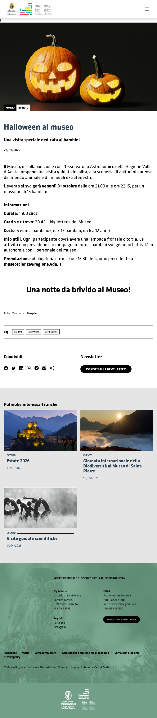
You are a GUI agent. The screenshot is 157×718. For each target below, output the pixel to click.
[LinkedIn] (21, 368)
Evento (23, 107)
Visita (25, 653)
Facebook (59, 623)
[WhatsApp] (28, 368)
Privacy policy (12, 657)
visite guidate (51, 331)
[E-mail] (44, 368)
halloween (33, 331)
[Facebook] (5, 368)
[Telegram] (36, 368)
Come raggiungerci (45, 653)
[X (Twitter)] (13, 368)
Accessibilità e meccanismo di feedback (85, 653)
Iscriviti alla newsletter (106, 369)
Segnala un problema (126, 653)
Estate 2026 (18, 461)
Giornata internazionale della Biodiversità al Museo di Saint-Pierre (113, 466)
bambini (18, 331)
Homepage (10, 653)
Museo (10, 107)
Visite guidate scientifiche (32, 538)
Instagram (60, 627)
